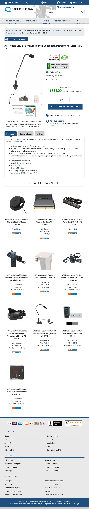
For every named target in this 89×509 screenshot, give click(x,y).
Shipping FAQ (9, 450)
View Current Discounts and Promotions (65, 115)
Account (64, 2)
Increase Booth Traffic (13, 491)
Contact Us (9, 439)
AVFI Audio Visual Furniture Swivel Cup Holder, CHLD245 (44, 276)
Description (10, 134)
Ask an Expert (10, 460)
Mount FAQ (9, 484)
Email (52, 126)
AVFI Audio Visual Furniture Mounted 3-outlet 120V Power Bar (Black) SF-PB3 (16, 277)
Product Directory (51, 484)
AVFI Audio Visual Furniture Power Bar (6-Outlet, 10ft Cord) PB (72, 222)
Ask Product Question (70, 123)
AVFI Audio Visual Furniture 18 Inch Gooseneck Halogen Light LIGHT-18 (44, 333)
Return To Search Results (18, 39)
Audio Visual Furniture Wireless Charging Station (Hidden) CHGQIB (16, 222)
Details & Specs (26, 134)
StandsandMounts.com (13, 495)
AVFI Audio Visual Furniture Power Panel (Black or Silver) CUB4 (72, 333)
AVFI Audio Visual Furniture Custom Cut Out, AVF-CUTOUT (45, 222)
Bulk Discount (49, 460)
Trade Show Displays (12, 488)
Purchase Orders (50, 464)
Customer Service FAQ (52, 450)
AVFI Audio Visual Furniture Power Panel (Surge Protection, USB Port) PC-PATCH (17, 335)
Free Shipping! (12, 2)
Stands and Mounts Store (54, 481)
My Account (9, 446)
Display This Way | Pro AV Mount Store (19, 31)
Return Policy (49, 439)
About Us (8, 443)
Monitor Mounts (61, 21)
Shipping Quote (10, 470)
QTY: (61, 100)
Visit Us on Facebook (52, 488)
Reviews (40, 134)
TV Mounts (30, 21)
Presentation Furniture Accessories (60, 31)
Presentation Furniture (40, 31)
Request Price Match (52, 467)
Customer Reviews (51, 436)
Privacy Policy (49, 443)
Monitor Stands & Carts (13, 22)
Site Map (47, 491)
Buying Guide (9, 481)
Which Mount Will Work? (53, 495)
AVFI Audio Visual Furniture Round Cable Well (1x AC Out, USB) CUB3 (72, 277)
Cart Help (47, 446)
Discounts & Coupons (13, 464)
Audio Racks (46, 22)
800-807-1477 (67, 7)
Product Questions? (51, 470)
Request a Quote (11, 467)
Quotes (32, 2)
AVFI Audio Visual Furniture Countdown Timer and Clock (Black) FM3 (16, 391)
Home (7, 436)
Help (46, 2)
